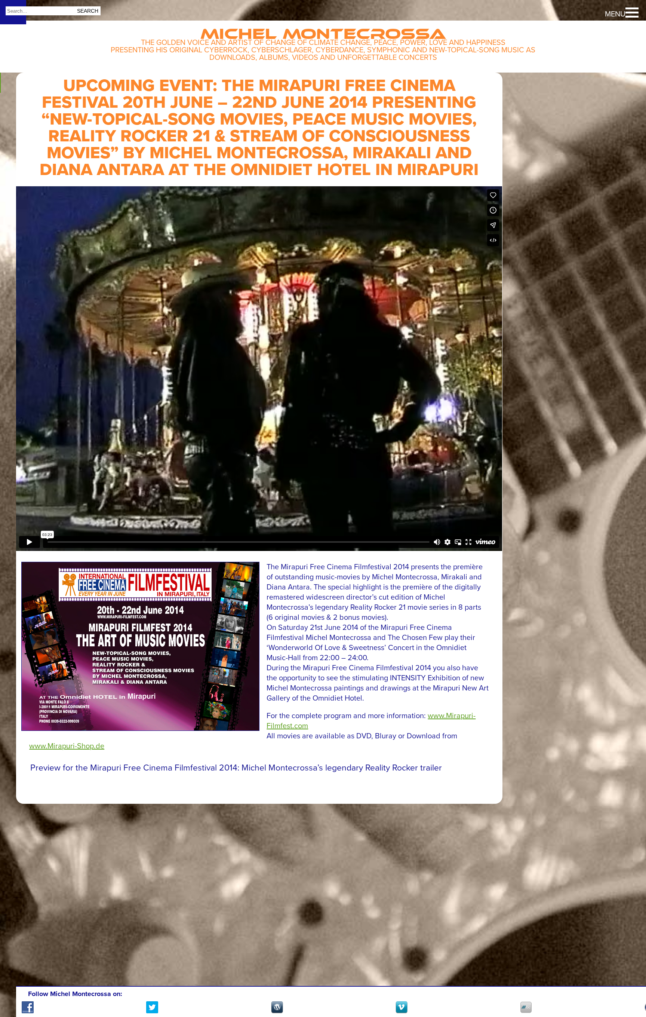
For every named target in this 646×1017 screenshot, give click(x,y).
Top (627, 983)
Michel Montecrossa (323, 31)
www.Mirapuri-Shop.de (66, 746)
